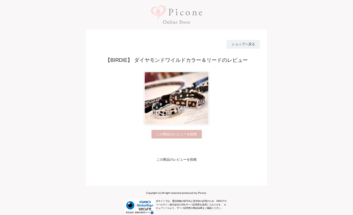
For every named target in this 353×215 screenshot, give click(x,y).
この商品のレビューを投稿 (176, 134)
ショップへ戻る (243, 44)
